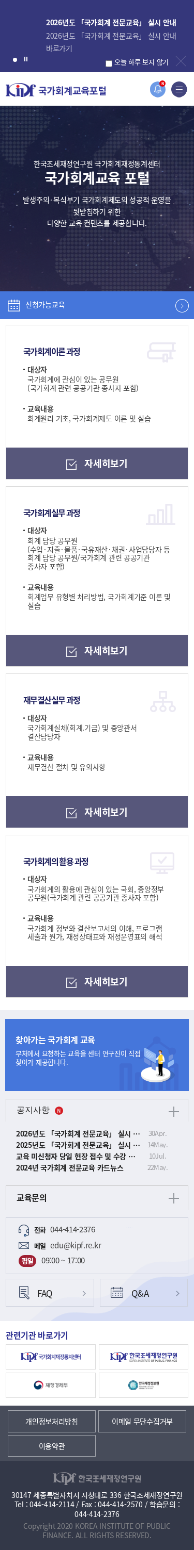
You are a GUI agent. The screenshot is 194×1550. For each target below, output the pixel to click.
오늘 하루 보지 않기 (141, 62)
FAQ (45, 1293)
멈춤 (25, 58)
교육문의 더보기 (174, 1198)
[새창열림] (50, 1357)
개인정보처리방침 (51, 1421)
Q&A (140, 1293)
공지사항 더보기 (174, 1112)
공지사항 (33, 1110)
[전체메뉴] (179, 89)
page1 (15, 60)
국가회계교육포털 (56, 90)
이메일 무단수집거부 (142, 1421)
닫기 (181, 61)
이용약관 (52, 1446)
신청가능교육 (45, 304)
